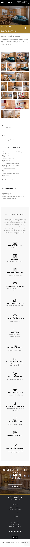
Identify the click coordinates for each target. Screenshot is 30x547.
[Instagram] (16, 537)
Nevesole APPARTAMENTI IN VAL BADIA (13, 542)
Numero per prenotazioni (22, 1)
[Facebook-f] (13, 537)
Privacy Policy (15, 512)
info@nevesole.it (17, 526)
